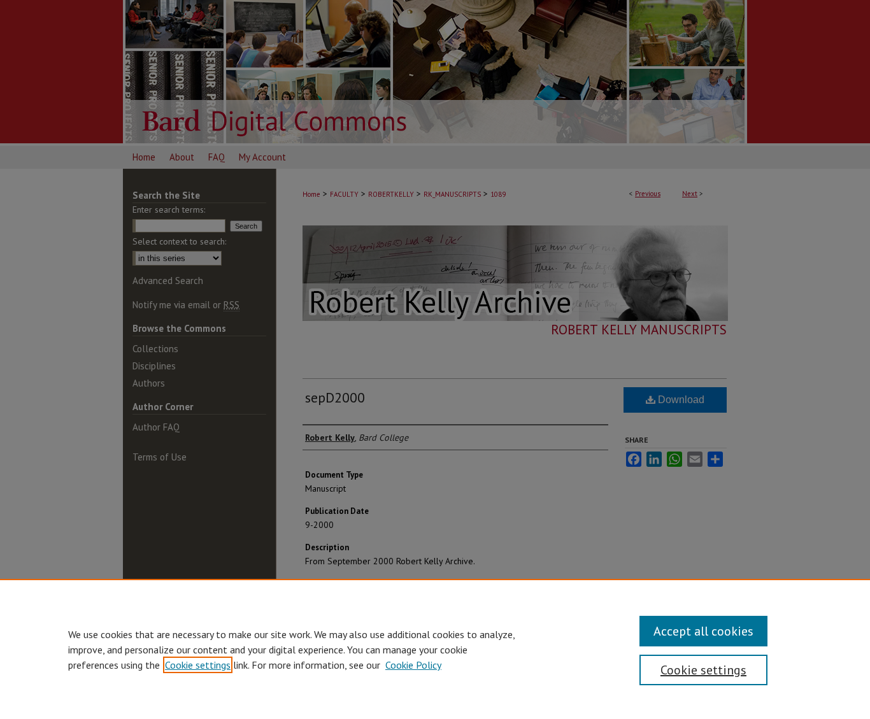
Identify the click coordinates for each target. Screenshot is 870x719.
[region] (435, 649)
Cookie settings (198, 664)
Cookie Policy (413, 664)
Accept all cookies (703, 631)
